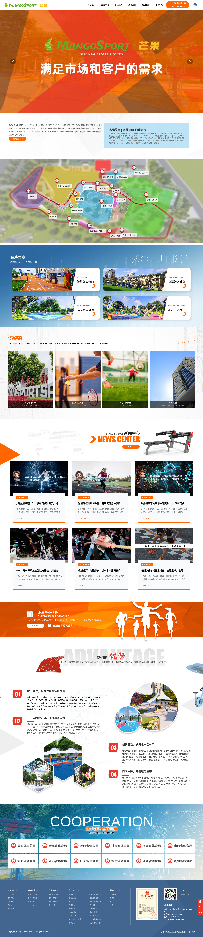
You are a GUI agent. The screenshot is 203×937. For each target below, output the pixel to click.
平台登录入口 (190, 932)
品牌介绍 (105, 5)
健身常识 (113, 902)
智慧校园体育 (32, 902)
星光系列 (72, 909)
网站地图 (181, 932)
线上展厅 (146, 5)
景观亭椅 (72, 923)
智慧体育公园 (32, 894)
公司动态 (113, 898)
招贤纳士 (11, 905)
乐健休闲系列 (94, 909)
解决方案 (118, 5)
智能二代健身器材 (95, 902)
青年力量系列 (73, 912)
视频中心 (113, 905)
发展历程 (11, 902)
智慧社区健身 (32, 898)
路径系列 (72, 905)
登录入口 (195, 5)
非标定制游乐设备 (95, 919)
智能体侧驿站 (73, 898)
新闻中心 (159, 5)
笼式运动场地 (94, 916)
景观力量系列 (94, 912)
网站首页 (91, 5)
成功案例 (132, 5)
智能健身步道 (73, 894)
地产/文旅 (31, 905)
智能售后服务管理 (95, 923)
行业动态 (113, 894)
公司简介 (11, 894)
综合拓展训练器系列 (96, 894)
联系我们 (11, 909)
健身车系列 (73, 902)
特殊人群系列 (73, 916)
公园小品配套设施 (75, 919)
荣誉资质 (11, 898)
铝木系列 (92, 905)
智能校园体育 (94, 898)
